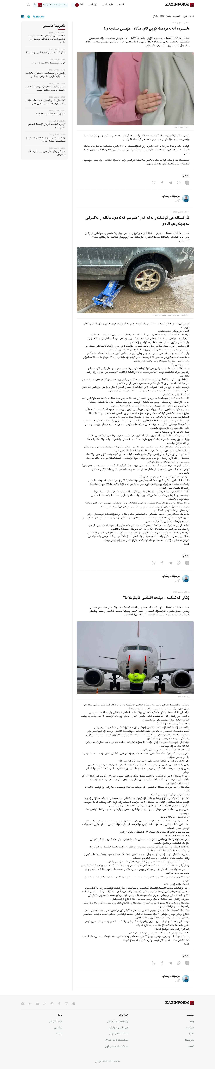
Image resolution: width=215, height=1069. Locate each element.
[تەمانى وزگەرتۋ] (75, 5)
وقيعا (168, 16)
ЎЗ (35, 5)
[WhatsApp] (178, 183)
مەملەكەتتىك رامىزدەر (118, 1034)
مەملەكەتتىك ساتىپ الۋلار (116, 1046)
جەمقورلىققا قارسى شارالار (116, 1040)
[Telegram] (170, 183)
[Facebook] (162, 183)
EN (51, 5)
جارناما (59, 1034)
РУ (55, 5)
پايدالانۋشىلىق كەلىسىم (117, 1021)
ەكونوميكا (189, 1040)
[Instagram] (187, 183)
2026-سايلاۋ (158, 16)
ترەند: (191, 16)
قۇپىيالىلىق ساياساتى (118, 1028)
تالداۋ (81, 5)
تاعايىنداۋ (176, 16)
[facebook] (59, 1003)
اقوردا (185, 16)
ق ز (40, 5)
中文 (45, 5)
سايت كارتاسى (55, 1021)
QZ (60, 5)
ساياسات (190, 1028)
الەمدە (191, 1046)
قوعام (185, 176)
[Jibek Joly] (38, 16)
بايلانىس (58, 1028)
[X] (153, 183)
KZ (65, 5)
